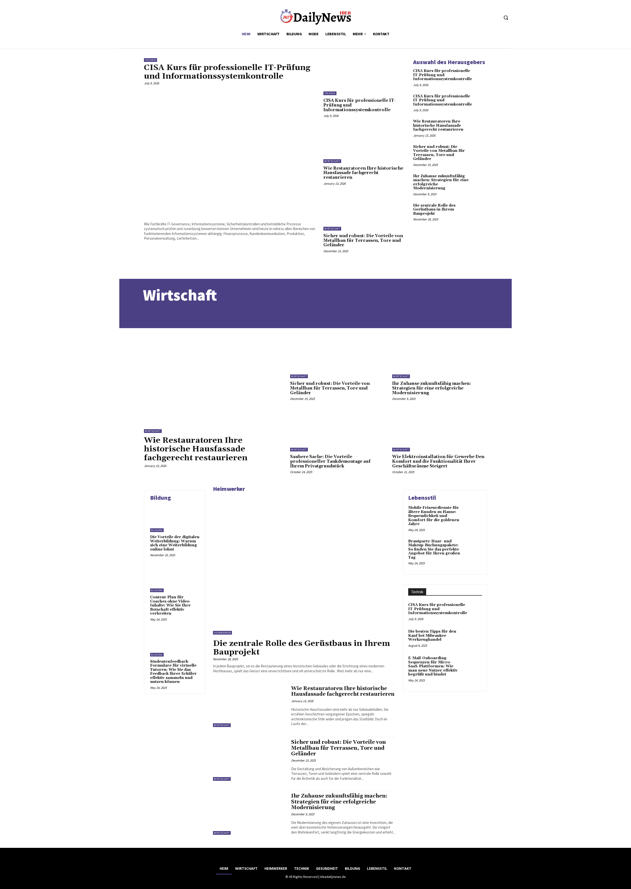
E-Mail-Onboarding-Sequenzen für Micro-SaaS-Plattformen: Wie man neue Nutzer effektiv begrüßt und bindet (433, 666)
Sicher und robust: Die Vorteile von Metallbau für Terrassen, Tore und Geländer (363, 240)
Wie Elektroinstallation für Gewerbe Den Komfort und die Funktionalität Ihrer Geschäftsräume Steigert (438, 461)
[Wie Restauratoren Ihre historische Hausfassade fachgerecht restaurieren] (364, 144)
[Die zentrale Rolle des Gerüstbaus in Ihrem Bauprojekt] (479, 210)
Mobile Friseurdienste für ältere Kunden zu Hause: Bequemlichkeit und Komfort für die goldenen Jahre (433, 515)
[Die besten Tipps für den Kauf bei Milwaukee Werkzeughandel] (472, 638)
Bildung (157, 530)
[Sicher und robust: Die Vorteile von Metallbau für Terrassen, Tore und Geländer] (364, 212)
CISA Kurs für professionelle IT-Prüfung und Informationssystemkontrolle (227, 72)
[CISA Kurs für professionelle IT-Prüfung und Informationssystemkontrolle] (230, 152)
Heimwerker (229, 489)
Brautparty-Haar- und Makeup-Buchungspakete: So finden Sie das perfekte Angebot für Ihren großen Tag (434, 549)
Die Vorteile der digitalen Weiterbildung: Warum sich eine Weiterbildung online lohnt (174, 543)
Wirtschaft (332, 161)
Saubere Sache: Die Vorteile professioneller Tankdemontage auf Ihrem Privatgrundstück (330, 461)
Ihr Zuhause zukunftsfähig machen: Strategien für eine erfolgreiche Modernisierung (441, 182)
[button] (506, 17)
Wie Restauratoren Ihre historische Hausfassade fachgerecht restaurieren (363, 173)
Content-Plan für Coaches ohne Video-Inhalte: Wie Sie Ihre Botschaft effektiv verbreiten (170, 605)
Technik (150, 60)
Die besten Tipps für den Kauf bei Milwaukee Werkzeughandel (432, 635)
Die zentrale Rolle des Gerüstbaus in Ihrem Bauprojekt (434, 209)
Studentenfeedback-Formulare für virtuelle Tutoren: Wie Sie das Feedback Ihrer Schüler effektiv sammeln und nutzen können (173, 671)
